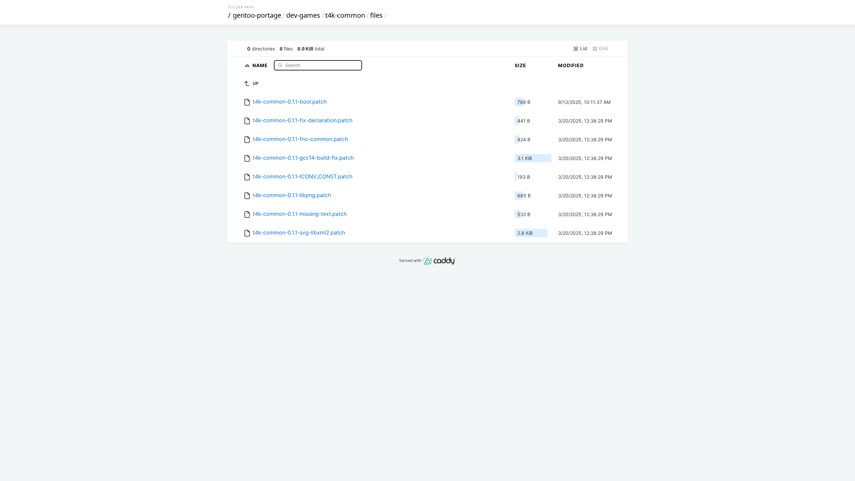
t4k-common (345, 15)
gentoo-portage (257, 15)
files (376, 15)
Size (520, 65)
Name (260, 65)
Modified (571, 65)
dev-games (303, 15)
